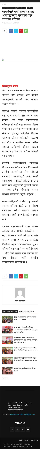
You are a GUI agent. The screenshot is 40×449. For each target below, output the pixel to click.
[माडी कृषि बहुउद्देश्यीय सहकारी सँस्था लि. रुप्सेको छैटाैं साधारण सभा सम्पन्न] (7, 350)
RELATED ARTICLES (10, 311)
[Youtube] (28, 429)
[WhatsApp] (26, 31)
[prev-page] (3, 378)
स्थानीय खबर (29, 8)
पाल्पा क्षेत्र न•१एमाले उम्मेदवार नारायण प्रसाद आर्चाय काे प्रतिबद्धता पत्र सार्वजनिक (25, 329)
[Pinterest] (21, 31)
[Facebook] (11, 31)
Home (4, 4)
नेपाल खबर (5, 8)
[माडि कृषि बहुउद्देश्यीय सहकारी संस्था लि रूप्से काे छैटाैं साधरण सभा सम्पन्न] (7, 360)
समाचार (24, 8)
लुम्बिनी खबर (18, 8)
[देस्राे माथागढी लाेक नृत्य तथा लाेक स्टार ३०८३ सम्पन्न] (7, 319)
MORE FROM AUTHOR (26, 311)
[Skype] (17, 429)
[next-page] (7, 378)
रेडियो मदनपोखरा (7, 23)
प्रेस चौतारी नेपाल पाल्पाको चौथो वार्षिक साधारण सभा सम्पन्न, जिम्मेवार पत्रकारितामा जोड (25, 340)
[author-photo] (20, 298)
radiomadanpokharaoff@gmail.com (22, 415)
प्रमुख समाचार (11, 8)
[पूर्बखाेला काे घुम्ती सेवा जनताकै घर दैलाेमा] (7, 370)
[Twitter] (16, 31)
